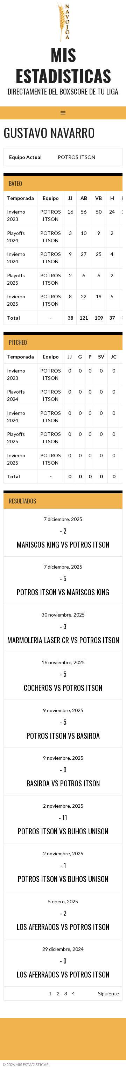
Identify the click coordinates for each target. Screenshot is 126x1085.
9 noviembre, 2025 (63, 710)
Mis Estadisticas (63, 65)
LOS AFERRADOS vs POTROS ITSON (63, 926)
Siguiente (108, 993)
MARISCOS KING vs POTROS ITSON (63, 544)
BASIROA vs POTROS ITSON (63, 783)
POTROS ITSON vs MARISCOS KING (63, 592)
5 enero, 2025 (63, 901)
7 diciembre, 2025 (63, 519)
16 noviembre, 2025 (63, 662)
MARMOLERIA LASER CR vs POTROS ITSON (63, 640)
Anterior (16, 993)
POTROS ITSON (76, 157)
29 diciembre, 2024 (63, 949)
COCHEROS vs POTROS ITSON (63, 687)
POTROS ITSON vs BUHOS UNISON (63, 831)
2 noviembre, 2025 (63, 806)
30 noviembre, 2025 (63, 615)
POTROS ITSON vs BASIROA (63, 735)
